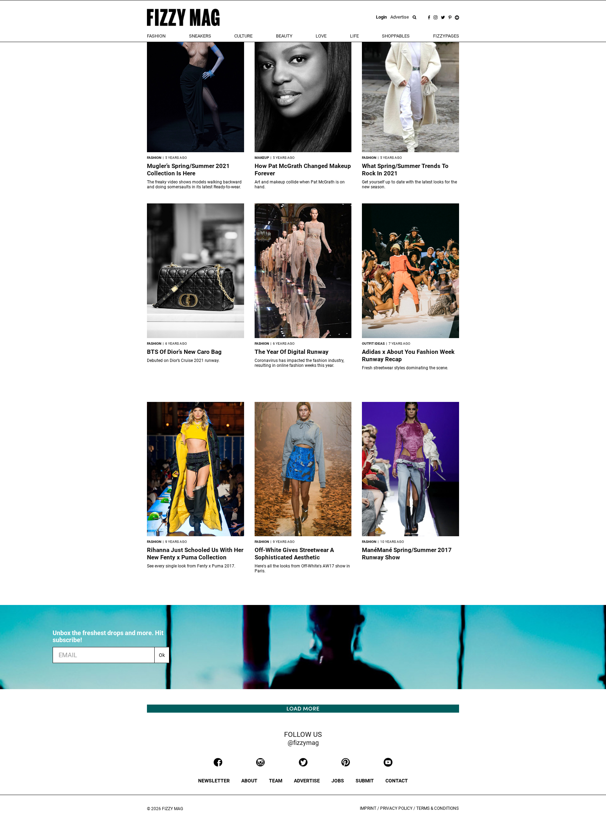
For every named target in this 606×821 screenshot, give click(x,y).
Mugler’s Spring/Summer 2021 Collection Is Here (188, 169)
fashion (156, 36)
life (354, 36)
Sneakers (200, 36)
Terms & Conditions (437, 808)
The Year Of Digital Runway (292, 351)
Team (275, 780)
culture (243, 36)
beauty (284, 36)
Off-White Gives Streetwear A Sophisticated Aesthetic (294, 553)
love (321, 36)
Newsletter (214, 780)
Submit (365, 780)
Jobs (337, 780)
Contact (396, 780)
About (249, 780)
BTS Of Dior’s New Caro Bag (184, 351)
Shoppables (396, 36)
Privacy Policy (396, 808)
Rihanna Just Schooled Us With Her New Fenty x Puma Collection (195, 553)
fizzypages (446, 36)
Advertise (399, 17)
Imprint (368, 808)
